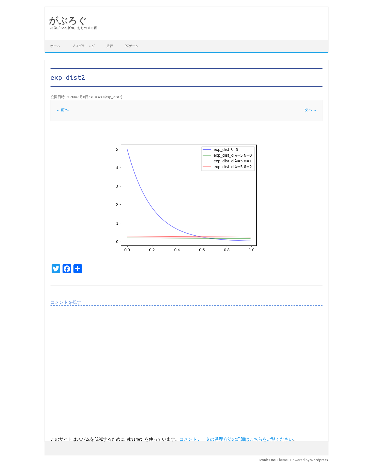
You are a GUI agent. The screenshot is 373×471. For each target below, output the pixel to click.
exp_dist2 (113, 97)
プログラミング (83, 46)
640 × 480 (95, 97)
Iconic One (267, 460)
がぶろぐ (68, 20)
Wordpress (319, 460)
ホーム (55, 46)
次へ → (310, 109)
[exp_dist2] (186, 194)
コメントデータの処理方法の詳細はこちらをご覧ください (236, 439)
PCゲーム (131, 46)
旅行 (109, 46)
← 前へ (62, 109)
